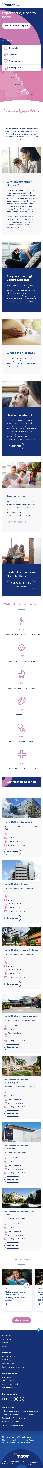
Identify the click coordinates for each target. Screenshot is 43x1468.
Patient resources (9, 1388)
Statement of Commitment (13, 1425)
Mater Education (30, 1440)
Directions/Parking (15, 841)
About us (6, 1336)
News (4, 1346)
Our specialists (8, 1381)
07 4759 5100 (13, 1158)
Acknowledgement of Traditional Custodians (20, 1411)
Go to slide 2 (5, 40)
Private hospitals (8, 1356)
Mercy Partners (8, 1407)
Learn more (10, 34)
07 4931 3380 (13, 1092)
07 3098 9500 (13, 834)
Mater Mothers (8, 1363)
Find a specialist (14, 904)
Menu (39, 4)
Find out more (16, 522)
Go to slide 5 (13, 40)
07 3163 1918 (12, 896)
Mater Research (8, 1443)
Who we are (7, 1339)
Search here (15, 446)
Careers (5, 1343)
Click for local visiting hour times (20, 584)
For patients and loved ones (13, 1367)
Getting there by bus (16, 845)
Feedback (6, 1418)
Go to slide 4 (11, 40)
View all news (21, 1320)
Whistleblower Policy (10, 1422)
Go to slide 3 (8, 40)
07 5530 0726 (13, 1224)
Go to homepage (11, 4)
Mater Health (15, 1440)
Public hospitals (8, 1360)
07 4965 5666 (13, 1026)
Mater (4, 1440)
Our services (7, 1377)
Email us (11, 838)
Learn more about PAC (16, 30)
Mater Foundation (25, 1443)
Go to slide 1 (3, 40)
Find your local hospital (16, 26)
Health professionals (10, 1384)
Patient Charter (19, 1418)
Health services (9, 1373)
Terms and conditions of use (13, 1415)
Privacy (30, 1415)
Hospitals (6, 1353)
